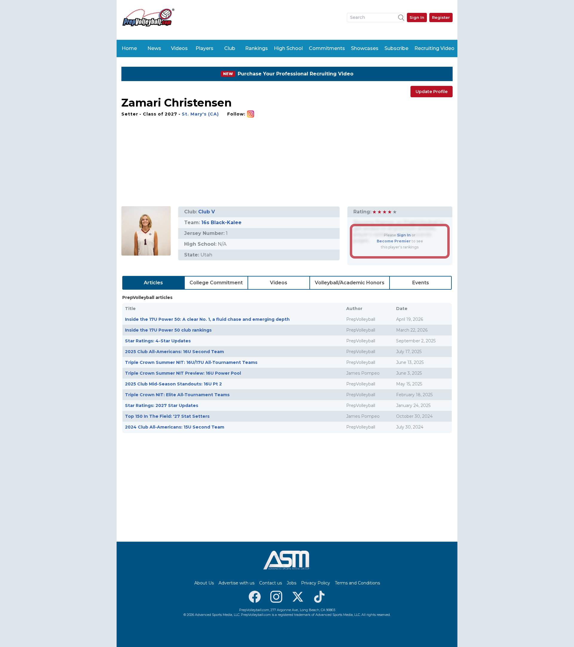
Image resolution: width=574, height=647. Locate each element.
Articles (153, 282)
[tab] (153, 282)
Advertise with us (236, 583)
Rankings (256, 48)
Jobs (291, 583)
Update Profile (432, 91)
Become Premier (394, 241)
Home (129, 48)
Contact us (270, 583)
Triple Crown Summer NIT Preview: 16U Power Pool (183, 373)
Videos (179, 48)
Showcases (364, 48)
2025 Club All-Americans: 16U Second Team (174, 351)
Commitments (327, 48)
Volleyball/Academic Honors (349, 282)
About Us (204, 583)
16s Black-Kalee (221, 222)
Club (229, 48)
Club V (206, 212)
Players (204, 48)
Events (420, 282)
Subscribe (396, 48)
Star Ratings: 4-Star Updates (158, 341)
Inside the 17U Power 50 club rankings (168, 330)
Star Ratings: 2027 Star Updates (161, 405)
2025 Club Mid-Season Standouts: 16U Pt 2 (173, 384)
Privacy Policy (315, 583)
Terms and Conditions (357, 583)
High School (288, 48)
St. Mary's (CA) (200, 114)
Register (441, 17)
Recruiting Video (434, 48)
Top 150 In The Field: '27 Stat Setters (167, 416)
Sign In (417, 17)
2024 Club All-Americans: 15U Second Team (174, 427)
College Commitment (216, 282)
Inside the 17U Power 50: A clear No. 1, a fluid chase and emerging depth (207, 319)
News (154, 48)
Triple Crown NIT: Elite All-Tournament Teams (177, 394)
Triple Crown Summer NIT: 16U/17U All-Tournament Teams (191, 362)
